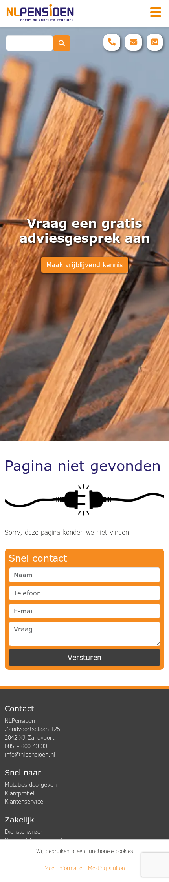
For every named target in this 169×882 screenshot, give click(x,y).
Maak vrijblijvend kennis (84, 264)
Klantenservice (24, 801)
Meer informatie (63, 868)
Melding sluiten (106, 868)
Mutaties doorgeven (31, 784)
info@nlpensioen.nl (30, 754)
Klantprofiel (20, 793)
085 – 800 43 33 (26, 746)
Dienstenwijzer (24, 831)
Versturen (84, 657)
